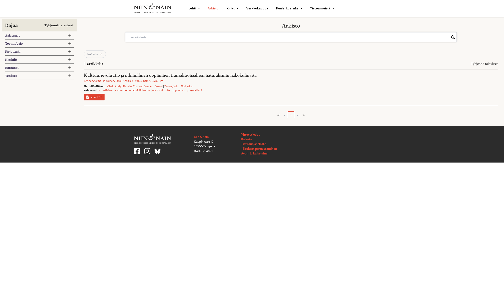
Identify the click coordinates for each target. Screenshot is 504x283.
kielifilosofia (143, 90)
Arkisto (213, 8)
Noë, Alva (187, 86)
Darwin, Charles (132, 86)
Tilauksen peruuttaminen (259, 149)
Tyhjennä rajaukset (58, 25)
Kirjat (230, 8)
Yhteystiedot (250, 135)
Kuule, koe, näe (287, 8)
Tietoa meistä (320, 8)
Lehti (192, 8)
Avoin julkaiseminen (255, 153)
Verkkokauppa (257, 8)
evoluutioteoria (124, 90)
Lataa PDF (96, 97)
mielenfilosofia (161, 90)
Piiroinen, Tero (112, 81)
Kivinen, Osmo (92, 81)
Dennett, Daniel (153, 86)
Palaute (246, 139)
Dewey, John (171, 86)
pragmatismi (194, 90)
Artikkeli (128, 81)
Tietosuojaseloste (253, 144)
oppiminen (178, 90)
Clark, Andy (114, 86)
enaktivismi (106, 90)
